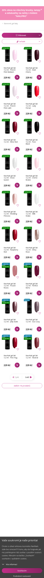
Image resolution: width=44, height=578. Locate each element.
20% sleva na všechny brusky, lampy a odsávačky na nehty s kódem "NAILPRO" (21, 13)
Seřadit (22, 41)
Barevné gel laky (11, 23)
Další (27, 377)
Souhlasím (22, 570)
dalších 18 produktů (22, 385)
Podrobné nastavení (22, 576)
